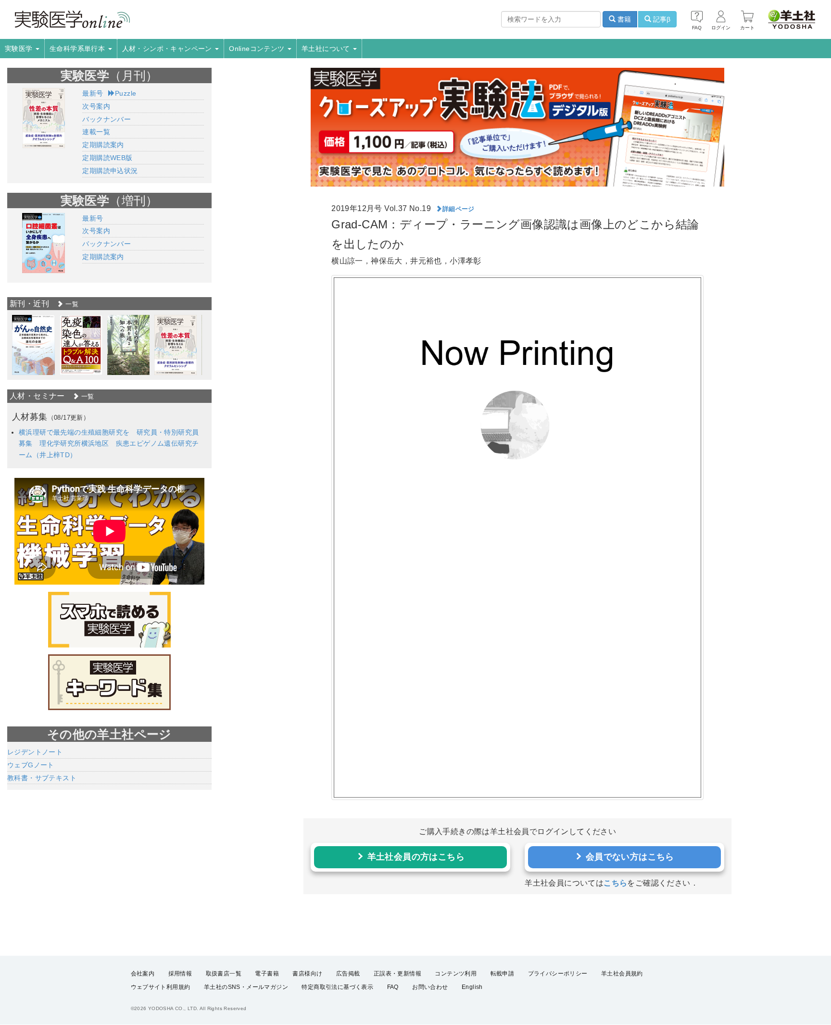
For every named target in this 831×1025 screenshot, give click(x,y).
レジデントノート (35, 752)
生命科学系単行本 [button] (78, 48)
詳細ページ (458, 208)
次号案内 (96, 106)
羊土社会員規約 (622, 973)
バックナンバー (106, 119)
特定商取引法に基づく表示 (337, 987)
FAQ (393, 987)
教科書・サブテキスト (41, 778)
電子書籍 (267, 973)
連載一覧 (96, 132)
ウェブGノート (30, 765)
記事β (660, 19)
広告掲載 (348, 973)
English (472, 987)
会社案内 (143, 973)
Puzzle (125, 93)
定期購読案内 (103, 145)
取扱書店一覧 (223, 973)
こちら (615, 883)
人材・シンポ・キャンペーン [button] (168, 48)
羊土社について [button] (327, 48)
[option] (33, 345)
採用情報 (180, 973)
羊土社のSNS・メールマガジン (246, 987)
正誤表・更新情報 (397, 973)
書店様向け (307, 973)
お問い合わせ (430, 987)
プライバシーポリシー (558, 973)
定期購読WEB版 (107, 158)
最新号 (92, 93)
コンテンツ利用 (456, 973)
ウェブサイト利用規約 (160, 987)
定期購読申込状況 (110, 171)
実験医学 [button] (20, 48)
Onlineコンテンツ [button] (258, 48)
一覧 (70, 304)
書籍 (623, 19)
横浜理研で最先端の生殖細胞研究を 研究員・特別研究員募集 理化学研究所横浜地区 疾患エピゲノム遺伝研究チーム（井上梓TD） (109, 443)
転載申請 (503, 973)
